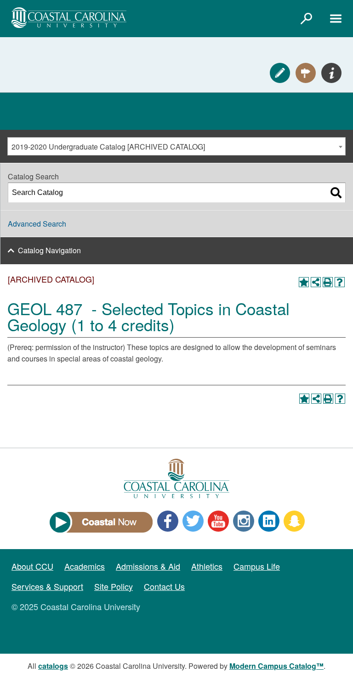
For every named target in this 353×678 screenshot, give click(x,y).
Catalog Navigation (49, 250)
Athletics (206, 566)
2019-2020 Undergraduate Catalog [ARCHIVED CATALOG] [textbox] (108, 146)
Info (331, 73)
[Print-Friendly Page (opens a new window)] (328, 282)
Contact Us (164, 586)
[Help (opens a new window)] (340, 282)
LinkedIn (269, 521)
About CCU (32, 566)
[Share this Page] (316, 282)
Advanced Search (37, 223)
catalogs (53, 666)
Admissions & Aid (148, 566)
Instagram (243, 521)
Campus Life (256, 566)
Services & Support (47, 586)
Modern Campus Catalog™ (276, 666)
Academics (84, 566)
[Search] (336, 193)
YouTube (218, 521)
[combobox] (176, 146)
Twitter (193, 521)
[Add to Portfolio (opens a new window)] (304, 282)
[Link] (306, 18)
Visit (305, 73)
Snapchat (294, 521)
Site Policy (113, 586)
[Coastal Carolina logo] (68, 17)
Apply (280, 73)
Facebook (168, 521)
